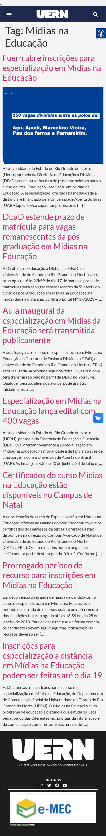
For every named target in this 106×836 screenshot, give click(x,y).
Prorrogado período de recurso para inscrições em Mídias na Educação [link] (49, 575)
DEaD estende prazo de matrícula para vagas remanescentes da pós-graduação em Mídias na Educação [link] (45, 236)
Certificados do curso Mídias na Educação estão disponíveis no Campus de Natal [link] (52, 489)
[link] (52, 14)
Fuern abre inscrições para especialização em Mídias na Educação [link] (52, 68)
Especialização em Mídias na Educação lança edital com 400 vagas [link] (52, 410)
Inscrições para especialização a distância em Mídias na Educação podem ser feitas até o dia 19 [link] (52, 660)
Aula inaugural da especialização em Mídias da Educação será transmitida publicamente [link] (52, 325)
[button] (9, 14)
